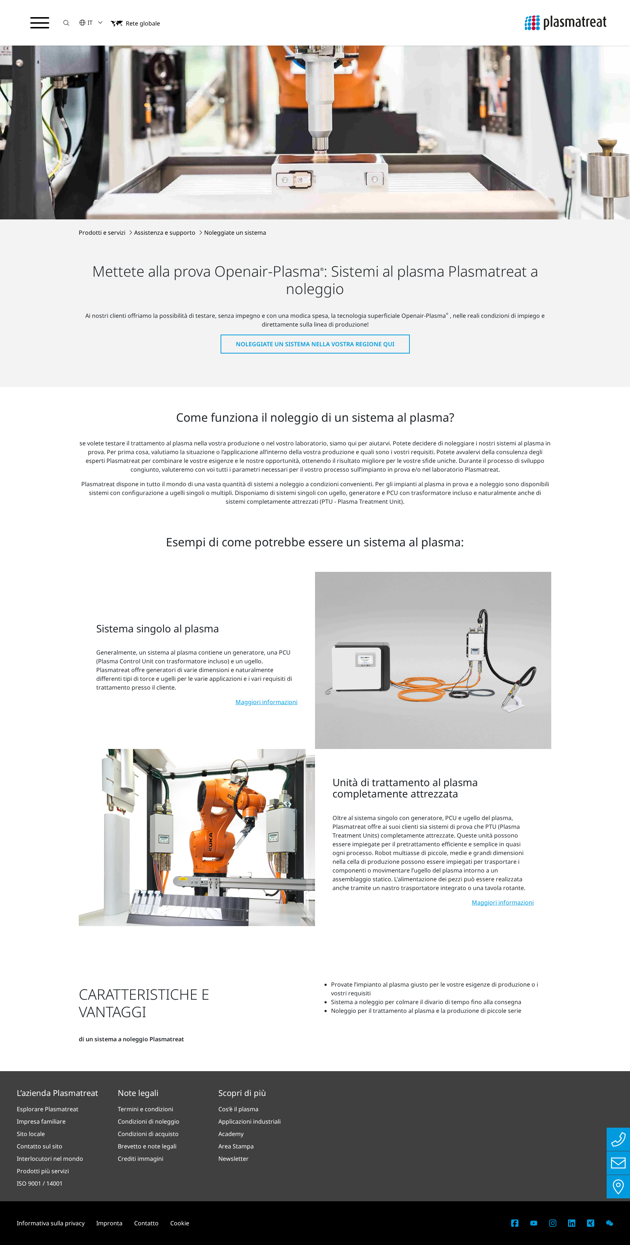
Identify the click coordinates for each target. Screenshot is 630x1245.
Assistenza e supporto (165, 233)
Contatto (146, 1223)
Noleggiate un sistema (235, 233)
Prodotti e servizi (103, 233)
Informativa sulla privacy (51, 1223)
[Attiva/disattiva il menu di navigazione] (40, 23)
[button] (66, 22)
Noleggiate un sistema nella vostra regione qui (315, 344)
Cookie (179, 1223)
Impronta (109, 1223)
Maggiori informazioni (267, 702)
